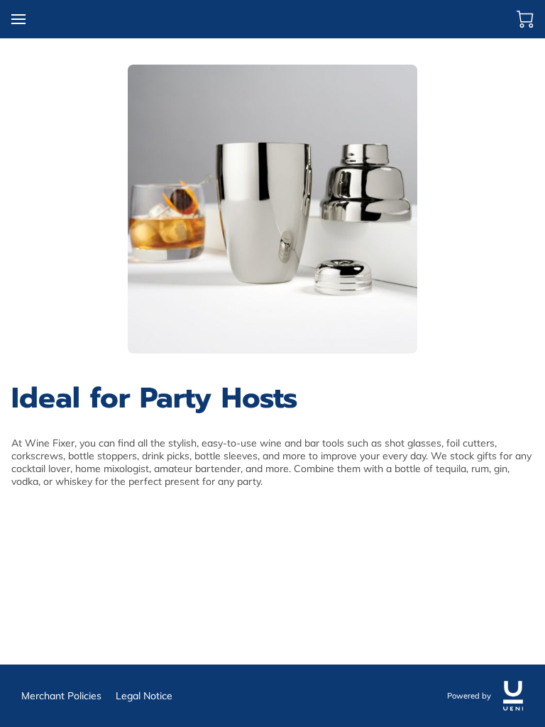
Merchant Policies (61, 695)
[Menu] (18, 19)
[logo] (513, 695)
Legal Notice (144, 695)
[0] (525, 19)
